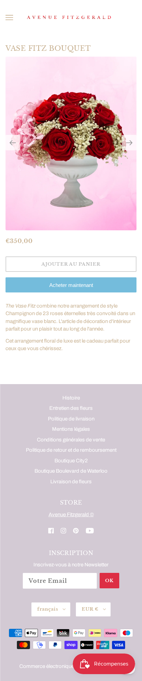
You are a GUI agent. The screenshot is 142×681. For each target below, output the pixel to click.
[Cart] (133, 17)
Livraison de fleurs (71, 481)
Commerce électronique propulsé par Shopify (71, 666)
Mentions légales (71, 429)
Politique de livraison (71, 419)
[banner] (69, 17)
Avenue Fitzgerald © (71, 514)
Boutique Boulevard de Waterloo (71, 471)
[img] (51, 530)
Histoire (71, 398)
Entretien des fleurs (71, 408)
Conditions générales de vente (71, 439)
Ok (109, 581)
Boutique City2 (71, 460)
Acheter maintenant (71, 285)
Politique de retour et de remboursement (71, 450)
